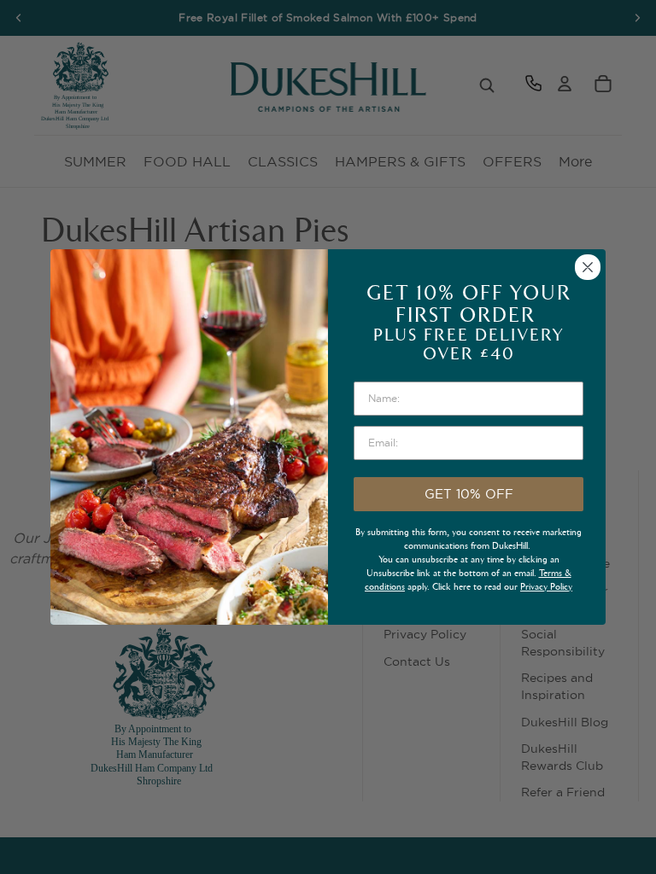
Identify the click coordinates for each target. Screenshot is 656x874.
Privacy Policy (546, 586)
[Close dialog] (588, 267)
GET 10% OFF (469, 494)
